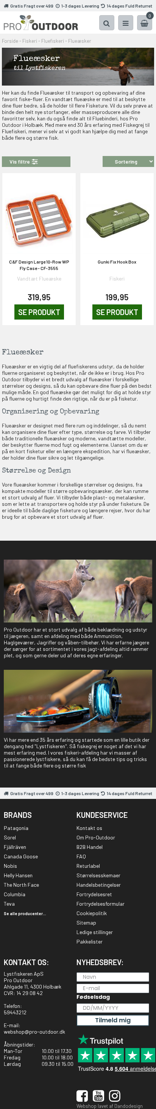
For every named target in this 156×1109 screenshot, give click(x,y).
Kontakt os (89, 828)
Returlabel (88, 866)
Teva (9, 903)
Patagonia (16, 828)
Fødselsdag (93, 997)
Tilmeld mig (113, 1020)
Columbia (14, 894)
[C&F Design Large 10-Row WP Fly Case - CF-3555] (39, 216)
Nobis (10, 866)
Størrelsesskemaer (98, 875)
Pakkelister (89, 941)
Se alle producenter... (25, 913)
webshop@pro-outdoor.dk (34, 1031)
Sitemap (86, 922)
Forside (10, 41)
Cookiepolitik (91, 913)
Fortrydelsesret (94, 894)
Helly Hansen (18, 875)
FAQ (81, 856)
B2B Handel (89, 847)
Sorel (10, 837)
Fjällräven (15, 847)
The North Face (21, 884)
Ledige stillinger (94, 932)
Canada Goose (21, 856)
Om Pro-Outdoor (95, 837)
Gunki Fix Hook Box (117, 261)
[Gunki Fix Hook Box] (117, 216)
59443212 (15, 1012)
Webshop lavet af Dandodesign (109, 1106)
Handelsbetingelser (98, 884)
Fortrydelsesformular (100, 903)
